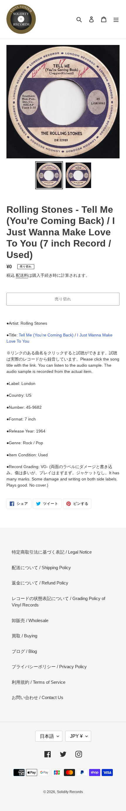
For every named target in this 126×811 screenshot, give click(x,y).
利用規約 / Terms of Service (38, 682)
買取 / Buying (24, 635)
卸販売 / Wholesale (30, 620)
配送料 (22, 275)
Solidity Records (70, 792)
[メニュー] (116, 19)
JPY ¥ (76, 736)
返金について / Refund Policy (40, 582)
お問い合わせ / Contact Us (37, 697)
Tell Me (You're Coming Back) (46, 335)
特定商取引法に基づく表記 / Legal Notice (52, 551)
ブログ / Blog (24, 651)
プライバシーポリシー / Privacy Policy (49, 666)
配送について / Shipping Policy (41, 567)
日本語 (47, 736)
